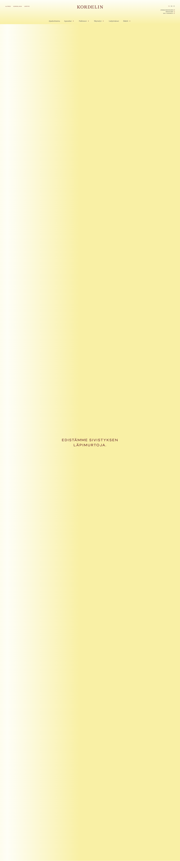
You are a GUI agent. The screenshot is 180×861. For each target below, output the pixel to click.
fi (169, 6)
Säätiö (125, 21)
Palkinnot (83, 21)
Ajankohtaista (54, 21)
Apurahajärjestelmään (166, 10)
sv (174, 6)
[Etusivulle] (90, 7)
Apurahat (68, 21)
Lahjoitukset (114, 21)
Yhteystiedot (169, 11)
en (171, 6)
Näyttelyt (98, 21)
